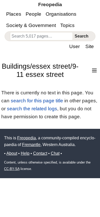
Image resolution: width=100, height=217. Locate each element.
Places (13, 14)
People (33, 14)
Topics (67, 25)
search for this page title (37, 100)
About (11, 153)
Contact (40, 153)
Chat (55, 153)
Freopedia (26, 138)
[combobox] (41, 36)
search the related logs (32, 108)
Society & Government (31, 25)
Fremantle (31, 144)
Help (25, 153)
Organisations (61, 14)
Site (89, 46)
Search (81, 36)
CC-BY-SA (11, 169)
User (74, 46)
